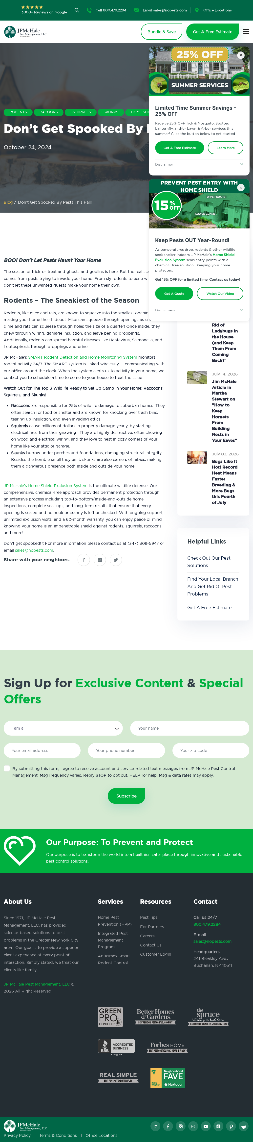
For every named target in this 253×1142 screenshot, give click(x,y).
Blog (9, 202)
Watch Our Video (220, 294)
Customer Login (155, 954)
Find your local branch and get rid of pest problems (212, 586)
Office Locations (101, 1135)
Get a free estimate (209, 607)
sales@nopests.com (34, 550)
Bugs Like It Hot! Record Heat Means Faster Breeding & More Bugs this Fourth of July (224, 482)
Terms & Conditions (58, 1135)
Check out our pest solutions (209, 561)
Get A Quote (174, 294)
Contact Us (151, 945)
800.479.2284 (207, 924)
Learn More (226, 148)
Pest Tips (149, 917)
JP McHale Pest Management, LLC (37, 984)
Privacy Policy (17, 1135)
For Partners (152, 926)
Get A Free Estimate (180, 148)
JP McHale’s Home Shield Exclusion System (45, 485)
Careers (147, 935)
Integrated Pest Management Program (113, 940)
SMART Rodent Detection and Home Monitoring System (82, 357)
